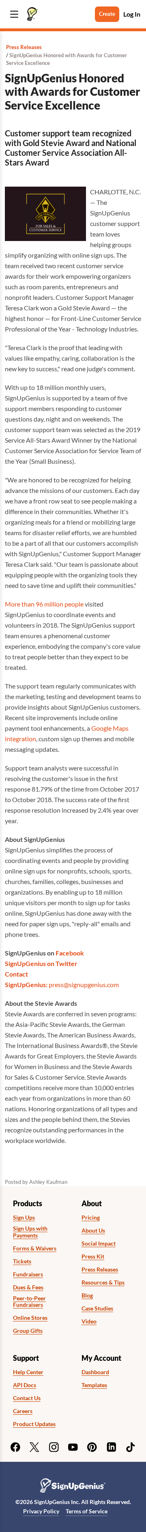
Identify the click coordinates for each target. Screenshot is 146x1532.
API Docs (24, 1385)
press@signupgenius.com (84, 984)
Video (89, 1321)
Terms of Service (86, 1511)
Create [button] (107, 14)
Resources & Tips (103, 1282)
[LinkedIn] (111, 1447)
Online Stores (30, 1318)
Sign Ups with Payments (30, 1232)
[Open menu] (14, 14)
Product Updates (34, 1424)
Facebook (70, 953)
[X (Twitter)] (34, 1447)
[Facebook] (15, 1447)
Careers (22, 1411)
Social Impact (99, 1243)
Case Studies (97, 1308)
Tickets (22, 1261)
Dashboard (95, 1372)
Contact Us (27, 1398)
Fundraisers (28, 1274)
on (51, 963)
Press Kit (93, 1256)
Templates (94, 1385)
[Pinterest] (92, 1447)
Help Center (28, 1372)
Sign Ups (24, 1217)
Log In (131, 14)
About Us (93, 1230)
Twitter (66, 963)
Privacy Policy (41, 1511)
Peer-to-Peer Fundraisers (29, 1301)
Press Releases (24, 47)
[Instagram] (54, 1447)
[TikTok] (130, 1447)
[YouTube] (73, 1447)
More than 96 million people (44, 604)
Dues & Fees (28, 1287)
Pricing (91, 1217)
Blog (87, 1295)
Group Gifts (28, 1331)
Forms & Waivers (34, 1248)
